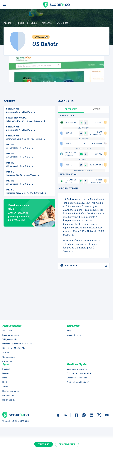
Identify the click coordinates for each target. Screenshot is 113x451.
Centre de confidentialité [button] (78, 382)
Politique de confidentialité (79, 373)
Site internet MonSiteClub (14, 348)
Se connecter (67, 444)
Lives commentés (10, 335)
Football (21, 23)
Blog (69, 330)
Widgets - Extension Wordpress (17, 344)
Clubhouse (7, 361)
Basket (5, 373)
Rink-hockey (8, 395)
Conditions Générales (77, 369)
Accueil (7, 23)
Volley (5, 386)
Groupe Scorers (74, 335)
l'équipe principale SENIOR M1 (79, 203)
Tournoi (5, 352)
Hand (4, 378)
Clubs (33, 23)
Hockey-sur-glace (10, 391)
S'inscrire (43, 444)
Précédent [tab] (71, 109)
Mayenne (47, 23)
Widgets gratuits (9, 339)
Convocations (8, 357)
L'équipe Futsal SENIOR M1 (88, 210)
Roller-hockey (8, 400)
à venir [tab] (96, 109)
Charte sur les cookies (77, 378)
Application (7, 330)
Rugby (5, 382)
